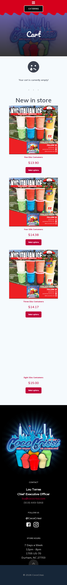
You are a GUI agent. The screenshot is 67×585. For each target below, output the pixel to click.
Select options (33, 170)
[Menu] (33, 3)
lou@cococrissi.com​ (33, 498)
